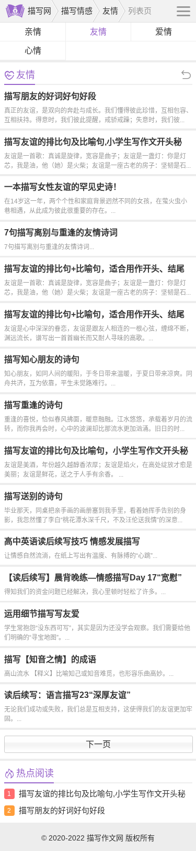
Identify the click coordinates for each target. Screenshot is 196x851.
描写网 (39, 10)
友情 (110, 10)
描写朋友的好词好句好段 (62, 810)
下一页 (98, 744)
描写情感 (77, 10)
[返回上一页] (164, 75)
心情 (33, 50)
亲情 (33, 31)
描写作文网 (105, 838)
